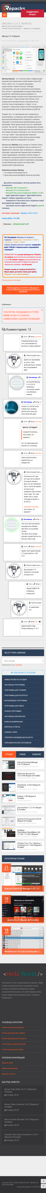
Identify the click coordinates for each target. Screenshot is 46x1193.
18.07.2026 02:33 (25, 801)
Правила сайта (10, 732)
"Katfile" (16, 242)
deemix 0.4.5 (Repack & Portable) (23, 920)
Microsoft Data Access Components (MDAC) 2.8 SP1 (25, 193)
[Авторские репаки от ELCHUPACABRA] (13, 7)
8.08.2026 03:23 (25, 823)
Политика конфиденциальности (18, 737)
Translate (18, 665)
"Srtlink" (22, 242)
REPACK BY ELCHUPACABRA (12, 26)
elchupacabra (23, 41)
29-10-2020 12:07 (10, 41)
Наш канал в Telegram (24, 672)
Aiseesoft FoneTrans (31, 507)
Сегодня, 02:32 (12, 1110)
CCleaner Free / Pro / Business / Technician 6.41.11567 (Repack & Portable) (29, 845)
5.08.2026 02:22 (25, 778)
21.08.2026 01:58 (25, 767)
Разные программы (12, 711)
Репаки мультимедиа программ (14, 1044)
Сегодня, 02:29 (12, 1125)
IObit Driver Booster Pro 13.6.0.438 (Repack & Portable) (28, 775)
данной (41, 206)
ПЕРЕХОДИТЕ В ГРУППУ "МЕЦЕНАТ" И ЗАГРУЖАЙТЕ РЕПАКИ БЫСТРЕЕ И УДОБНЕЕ (23, 290)
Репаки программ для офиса (12, 1049)
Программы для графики (15, 690)
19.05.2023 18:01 (25, 789)
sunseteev (38, 337)
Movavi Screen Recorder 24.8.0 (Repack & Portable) (21, 1120)
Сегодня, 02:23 (12, 1140)
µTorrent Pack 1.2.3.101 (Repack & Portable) (29, 808)
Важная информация (13, 722)
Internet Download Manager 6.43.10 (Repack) (27, 763)
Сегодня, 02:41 (12, 1095)
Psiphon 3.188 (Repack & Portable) (26, 797)
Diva (36, 622)
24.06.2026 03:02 (25, 850)
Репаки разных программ (11, 28)
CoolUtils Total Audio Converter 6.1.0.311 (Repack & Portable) (21, 1135)
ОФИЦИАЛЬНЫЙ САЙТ (20, 224)
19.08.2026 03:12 (25, 837)
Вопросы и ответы (12, 727)
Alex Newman (39, 421)
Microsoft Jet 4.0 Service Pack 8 (18, 190)
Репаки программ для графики (13, 1033)
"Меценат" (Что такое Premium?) (16, 274)
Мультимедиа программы (15, 701)
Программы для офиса (14, 706)
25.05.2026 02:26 (25, 812)
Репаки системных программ (13, 1027)
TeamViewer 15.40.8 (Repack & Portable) (28, 786)
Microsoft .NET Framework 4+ (17, 188)
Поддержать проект (32, 13)
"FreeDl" (35, 240)
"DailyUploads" (17, 240)
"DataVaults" (27, 240)
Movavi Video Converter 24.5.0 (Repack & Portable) (21, 1105)
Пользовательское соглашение (17, 743)
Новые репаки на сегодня (15, 680)
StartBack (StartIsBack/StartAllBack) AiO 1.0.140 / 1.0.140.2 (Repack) (28, 832)
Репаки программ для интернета (14, 1038)
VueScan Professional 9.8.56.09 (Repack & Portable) (29, 820)
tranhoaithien (39, 546)
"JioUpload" (8, 242)
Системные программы (14, 685)
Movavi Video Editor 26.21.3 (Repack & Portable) (20, 1090)
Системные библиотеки (14, 716)
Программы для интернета (16, 695)
